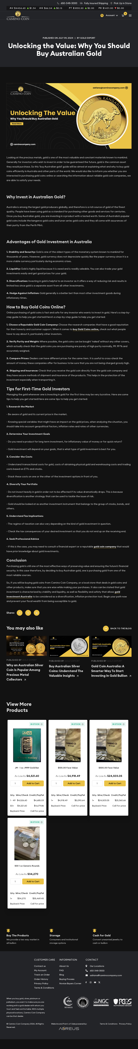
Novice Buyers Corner (70, 983)
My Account (40, 970)
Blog (61, 974)
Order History (41, 979)
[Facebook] (20, 613)
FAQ (61, 970)
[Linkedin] (36, 613)
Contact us (40, 966)
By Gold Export (86, 38)
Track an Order (42, 974)
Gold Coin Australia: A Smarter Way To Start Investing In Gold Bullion (109, 671)
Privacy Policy (41, 983)
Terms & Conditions (44, 987)
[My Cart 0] (123, 15)
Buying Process (66, 979)
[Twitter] (28, 613)
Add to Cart (33, 783)
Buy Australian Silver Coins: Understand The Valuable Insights (66, 671)
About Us (64, 966)
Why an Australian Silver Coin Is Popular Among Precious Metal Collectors (24, 672)
